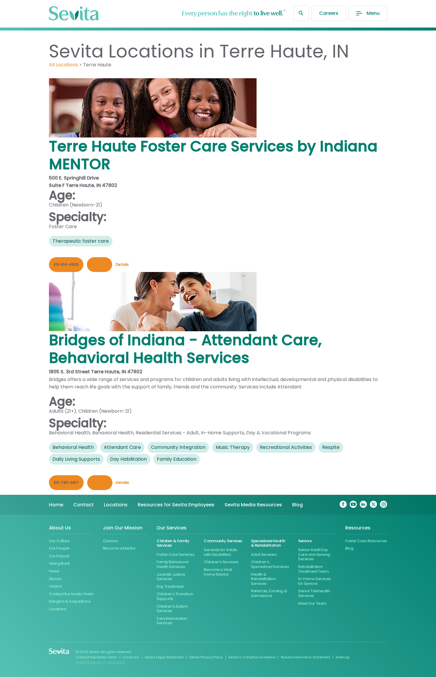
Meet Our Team (312, 603)
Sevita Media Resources (253, 504)
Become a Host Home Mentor (218, 572)
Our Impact (59, 556)
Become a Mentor (119, 548)
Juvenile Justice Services (171, 577)
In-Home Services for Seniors (314, 581)
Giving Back (59, 563)
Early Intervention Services (172, 621)
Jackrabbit (116, 662)
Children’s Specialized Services (270, 564)
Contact (83, 504)
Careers (328, 13)
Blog (297, 504)
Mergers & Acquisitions (69, 601)
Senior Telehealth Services (314, 593)
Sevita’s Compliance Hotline (251, 657)
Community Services (223, 541)
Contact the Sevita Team (71, 594)
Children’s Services (221, 562)
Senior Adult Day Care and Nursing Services (314, 554)
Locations (116, 504)
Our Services (172, 528)
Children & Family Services (173, 543)
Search (301, 13)
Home (56, 504)
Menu (373, 13)
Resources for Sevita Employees (176, 504)
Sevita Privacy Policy (206, 657)
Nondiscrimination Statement (305, 657)
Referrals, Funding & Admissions (269, 593)
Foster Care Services (175, 554)
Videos (55, 586)
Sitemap (343, 657)
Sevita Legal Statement (164, 657)
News (54, 571)
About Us (60, 528)
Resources (357, 528)
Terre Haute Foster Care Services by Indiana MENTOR (213, 155)
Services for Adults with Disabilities (220, 552)
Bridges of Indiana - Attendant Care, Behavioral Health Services (185, 348)
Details (122, 264)
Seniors (304, 541)
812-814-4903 (66, 264)
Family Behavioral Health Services (172, 564)
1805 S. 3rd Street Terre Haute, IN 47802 (95, 371)
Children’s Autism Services (172, 609)
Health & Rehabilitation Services (263, 579)
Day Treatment (170, 586)
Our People (59, 548)
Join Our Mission (122, 528)
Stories (55, 579)
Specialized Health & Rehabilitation (268, 543)
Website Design (89, 662)
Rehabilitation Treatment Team (313, 569)
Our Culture (59, 541)
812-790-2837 (66, 482)
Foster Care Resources (366, 541)
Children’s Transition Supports (175, 596)
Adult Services (264, 554)
